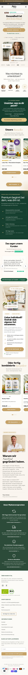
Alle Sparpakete (13, 422)
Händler (3, 629)
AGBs (2, 607)
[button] (25, 266)
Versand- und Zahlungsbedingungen (10, 602)
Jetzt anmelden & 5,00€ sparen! (14, 654)
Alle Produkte (13, 184)
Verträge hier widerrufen (9, 613)
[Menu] (2, 7)
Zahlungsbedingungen (13, 567)
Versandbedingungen (13, 536)
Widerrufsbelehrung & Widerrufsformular (11, 605)
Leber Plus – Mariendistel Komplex (11, 162)
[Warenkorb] (26, 7)
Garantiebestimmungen (13, 522)
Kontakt (3, 622)
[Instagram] (2, 585)
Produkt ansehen (11, 172)
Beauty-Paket (6, 398)
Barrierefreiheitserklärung (7, 634)
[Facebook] (6, 585)
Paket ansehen (11, 409)
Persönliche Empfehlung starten (14, 119)
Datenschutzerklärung (6, 632)
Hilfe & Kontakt (13, 551)
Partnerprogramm (5, 610)
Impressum (4, 624)
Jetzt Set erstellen (13, 349)
